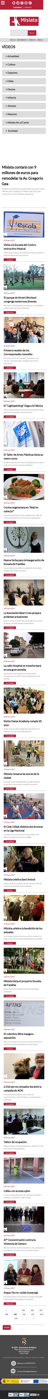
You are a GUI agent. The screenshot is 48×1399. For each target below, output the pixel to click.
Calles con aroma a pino (17, 1190)
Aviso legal (6, 1357)
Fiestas (11, 89)
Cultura (11, 64)
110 (25, 1314)
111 (33, 1314)
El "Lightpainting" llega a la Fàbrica (23, 405)
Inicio (12, 40)
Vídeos (32, 40)
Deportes (13, 72)
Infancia (12, 97)
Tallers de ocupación (15, 1141)
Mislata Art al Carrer (18, 122)
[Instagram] (22, 3)
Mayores (12, 114)
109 (16, 1314)
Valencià (27, 7)
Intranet (41, 1357)
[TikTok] (30, 3)
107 (41, 1310)
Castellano (17, 7)
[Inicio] (22, 21)
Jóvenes (12, 105)
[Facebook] (14, 3)
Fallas (11, 81)
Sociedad (13, 130)
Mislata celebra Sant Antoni (19, 879)
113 (17, 1318)
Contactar (35, 1357)
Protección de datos (17, 1357)
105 (24, 1310)
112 (42, 1314)
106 (33, 1310)
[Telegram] (26, 3)
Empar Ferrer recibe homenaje (21, 1292)
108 (7, 1314)
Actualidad (13, 56)
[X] (18, 3)
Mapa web (28, 1357)
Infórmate (22, 40)
